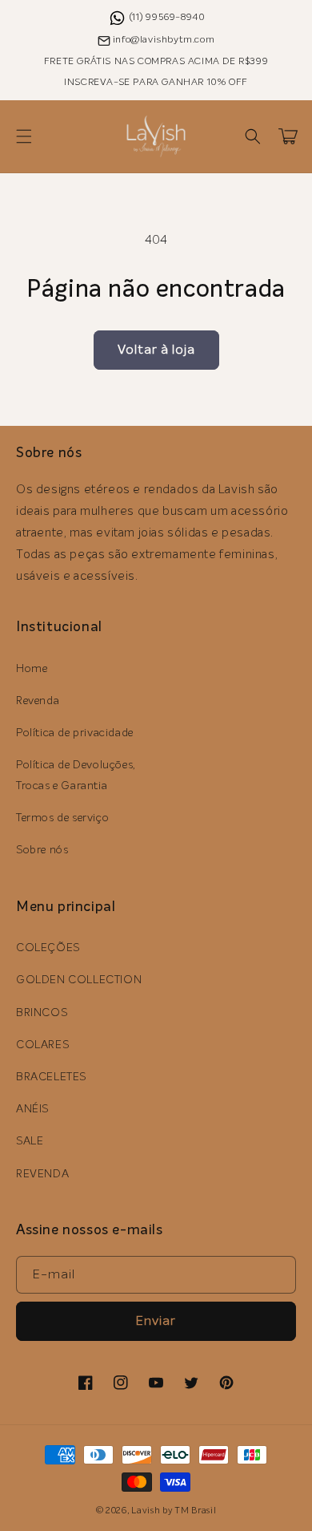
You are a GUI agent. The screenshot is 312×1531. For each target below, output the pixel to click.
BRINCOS (41, 1013)
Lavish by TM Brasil (173, 1510)
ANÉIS (32, 1109)
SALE (29, 1141)
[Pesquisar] (252, 136)
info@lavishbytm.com (163, 40)
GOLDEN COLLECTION (79, 980)
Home (31, 668)
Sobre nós (42, 850)
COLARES (42, 1045)
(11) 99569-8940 (168, 17)
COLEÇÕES (48, 948)
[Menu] (24, 136)
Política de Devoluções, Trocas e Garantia (76, 775)
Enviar (156, 1320)
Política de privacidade (75, 733)
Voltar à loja (156, 349)
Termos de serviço (62, 818)
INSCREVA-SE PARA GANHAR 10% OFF (156, 82)
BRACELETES (51, 1077)
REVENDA (42, 1174)
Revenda (37, 701)
